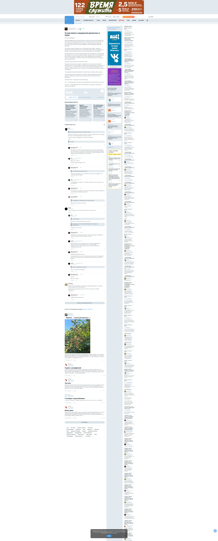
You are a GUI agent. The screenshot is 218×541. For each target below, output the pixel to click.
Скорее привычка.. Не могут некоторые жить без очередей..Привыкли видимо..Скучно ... (129, 312)
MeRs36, (110, 75)
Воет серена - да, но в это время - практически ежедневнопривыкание (128, 172)
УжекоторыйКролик (74, 196)
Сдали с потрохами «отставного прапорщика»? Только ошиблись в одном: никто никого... (129, 89)
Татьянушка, (111, 76)
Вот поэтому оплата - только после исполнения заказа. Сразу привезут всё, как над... (129, 517)
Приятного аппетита (71, 434)
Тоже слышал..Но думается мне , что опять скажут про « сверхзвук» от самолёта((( (129, 262)
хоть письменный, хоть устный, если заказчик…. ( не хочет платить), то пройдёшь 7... (129, 457)
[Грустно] (82, 92)
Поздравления (78, 432)
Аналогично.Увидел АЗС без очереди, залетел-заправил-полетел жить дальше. (129, 366)
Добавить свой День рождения (114, 83)
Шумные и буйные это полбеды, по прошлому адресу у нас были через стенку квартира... (128, 529)
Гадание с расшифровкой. (73, 368)
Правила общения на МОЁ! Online (114, 27)
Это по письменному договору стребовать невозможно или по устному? (128, 470)
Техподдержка (70, 436)
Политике (114, 531)
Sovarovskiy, (115, 76)
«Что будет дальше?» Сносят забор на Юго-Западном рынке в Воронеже (114, 137)
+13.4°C (109, 16)
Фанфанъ (128, 443)
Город (98, 20)
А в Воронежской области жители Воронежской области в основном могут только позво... (129, 46)
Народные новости (88, 20)
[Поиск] (151, 20)
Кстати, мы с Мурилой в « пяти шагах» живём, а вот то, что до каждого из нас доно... (129, 129)
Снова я (69, 207)
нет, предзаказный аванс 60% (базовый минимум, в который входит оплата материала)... (129, 505)
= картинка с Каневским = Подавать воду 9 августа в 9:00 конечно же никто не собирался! (83, 400)
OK (109, 536)
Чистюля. (68, 383)
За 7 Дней (114, 154)
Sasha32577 (129, 268)
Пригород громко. (127, 280)
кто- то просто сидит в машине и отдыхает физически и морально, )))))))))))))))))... (128, 240)
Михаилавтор (117, 81)
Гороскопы (90, 427)
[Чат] (215, 530)
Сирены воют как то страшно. (127, 207)
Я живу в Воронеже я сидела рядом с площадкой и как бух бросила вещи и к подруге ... (129, 272)
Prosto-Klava (70, 283)
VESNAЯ (128, 117)
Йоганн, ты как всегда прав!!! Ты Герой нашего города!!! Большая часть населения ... (129, 330)
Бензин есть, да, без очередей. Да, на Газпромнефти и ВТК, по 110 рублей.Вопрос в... (129, 386)
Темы (128, 20)
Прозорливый (129, 51)
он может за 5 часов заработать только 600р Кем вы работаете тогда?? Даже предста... (129, 215)
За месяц (119, 154)
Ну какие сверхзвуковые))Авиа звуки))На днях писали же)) (129, 107)
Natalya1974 (129, 154)
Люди (109, 156)
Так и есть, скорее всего (128, 180)
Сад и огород (89, 434)
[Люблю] (74, 92)
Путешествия (81, 434)
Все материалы (110, 147)
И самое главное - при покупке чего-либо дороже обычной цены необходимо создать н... (129, 321)
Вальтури (128, 278)
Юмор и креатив (78, 23)
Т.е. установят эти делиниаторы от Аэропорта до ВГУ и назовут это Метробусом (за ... (129, 121)
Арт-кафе (73, 427)
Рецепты (110, 182)
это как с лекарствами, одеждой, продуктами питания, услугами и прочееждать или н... (128, 357)
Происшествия (112, 20)
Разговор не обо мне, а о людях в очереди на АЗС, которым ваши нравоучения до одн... (129, 139)
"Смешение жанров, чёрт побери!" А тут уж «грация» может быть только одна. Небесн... (129, 77)
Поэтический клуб (88, 432)
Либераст (128, 177)
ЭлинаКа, (118, 77)
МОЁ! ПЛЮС (121, 20)
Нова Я (128, 30)
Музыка (84, 431)
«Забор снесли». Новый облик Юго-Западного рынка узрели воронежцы (114, 94)
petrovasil (128, 63)
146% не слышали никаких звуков (129, 164)
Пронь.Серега (129, 343)
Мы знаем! (141, 20)
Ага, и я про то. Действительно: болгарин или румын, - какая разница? (129, 99)
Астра (128, 419)
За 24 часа (110, 154)
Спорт (95, 434)
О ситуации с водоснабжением (75, 398)
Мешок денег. (69, 410)
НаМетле (128, 161)
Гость (112, 132)
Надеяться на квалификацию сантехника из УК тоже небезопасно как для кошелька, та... (129, 435)
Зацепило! (96, 429)
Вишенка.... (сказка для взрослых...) (78, 318)
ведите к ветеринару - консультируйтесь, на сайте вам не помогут (129, 223)
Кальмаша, (110, 81)
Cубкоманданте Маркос (74, 147)
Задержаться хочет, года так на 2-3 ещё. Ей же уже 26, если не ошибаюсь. (129, 66)
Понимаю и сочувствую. (128, 446)
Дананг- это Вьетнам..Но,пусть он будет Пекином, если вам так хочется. (129, 376)
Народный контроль (92, 431)
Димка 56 (128, 317)
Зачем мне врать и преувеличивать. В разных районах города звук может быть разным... (129, 198)
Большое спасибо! (81, 427)
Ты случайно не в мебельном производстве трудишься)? (129, 493)
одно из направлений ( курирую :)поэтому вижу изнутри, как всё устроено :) (129, 481)
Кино (68, 431)
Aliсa (69, 128)
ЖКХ (84, 429)
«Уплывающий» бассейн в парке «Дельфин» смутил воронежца (114, 105)
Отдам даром (70, 432)
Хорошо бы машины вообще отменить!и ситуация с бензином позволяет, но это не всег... (129, 292)
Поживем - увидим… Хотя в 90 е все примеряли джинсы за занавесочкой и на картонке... (129, 347)
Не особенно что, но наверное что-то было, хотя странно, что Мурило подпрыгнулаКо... (129, 188)
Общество (110, 173)
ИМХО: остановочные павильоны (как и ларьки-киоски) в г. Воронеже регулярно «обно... (129, 403)
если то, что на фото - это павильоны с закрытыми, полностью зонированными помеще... (129, 394)
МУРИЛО (128, 194)
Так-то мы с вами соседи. (128, 156)
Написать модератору (112, 29)
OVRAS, (113, 77)
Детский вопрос (70, 429)
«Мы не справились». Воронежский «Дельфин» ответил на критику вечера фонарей (114, 115)
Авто (68, 427)
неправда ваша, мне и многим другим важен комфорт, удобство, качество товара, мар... (128, 339)
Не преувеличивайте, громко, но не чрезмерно (128, 232)
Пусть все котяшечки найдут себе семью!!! (129, 413)
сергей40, (110, 80)
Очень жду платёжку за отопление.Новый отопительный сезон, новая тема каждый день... (129, 34)
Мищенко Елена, (115, 80)
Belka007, (110, 77)
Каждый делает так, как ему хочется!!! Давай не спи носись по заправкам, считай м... (129, 149)
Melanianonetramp (130, 431)
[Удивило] (78, 92)
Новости (78, 20)
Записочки (89, 429)
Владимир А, (114, 75)
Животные (78, 429)
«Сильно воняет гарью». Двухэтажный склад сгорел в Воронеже (113, 126)
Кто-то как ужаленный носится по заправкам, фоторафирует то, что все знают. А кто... (128, 302)
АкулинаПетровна (130, 382)
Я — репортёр (87, 436)
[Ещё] (147, 20)
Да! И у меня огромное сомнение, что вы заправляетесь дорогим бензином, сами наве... (128, 55)
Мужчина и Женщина (75, 431)
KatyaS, (114, 81)
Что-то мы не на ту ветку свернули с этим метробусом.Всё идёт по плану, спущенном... (128, 254)
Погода (104, 20)
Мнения (134, 20)
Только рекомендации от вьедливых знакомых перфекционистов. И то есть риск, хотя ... (129, 423)
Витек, (116, 77)
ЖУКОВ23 (128, 410)
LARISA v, (117, 75)
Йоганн (112, 100)
